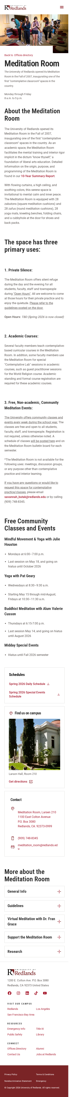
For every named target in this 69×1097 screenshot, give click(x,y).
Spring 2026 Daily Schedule (27, 684)
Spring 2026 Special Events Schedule (27, 694)
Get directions (18, 781)
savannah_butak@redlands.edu (25, 497)
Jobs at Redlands (46, 1054)
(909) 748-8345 (28, 838)
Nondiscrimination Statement (18, 1081)
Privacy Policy (10, 1074)
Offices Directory (16, 1048)
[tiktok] (36, 993)
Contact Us (13, 1054)
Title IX (40, 1028)
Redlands (12, 1008)
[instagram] (18, 993)
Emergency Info (16, 1028)
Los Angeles (43, 1008)
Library (40, 1034)
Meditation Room (29, 812)
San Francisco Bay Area (20, 1014)
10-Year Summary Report (37, 176)
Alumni (40, 1048)
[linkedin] (27, 993)
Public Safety (14, 1034)
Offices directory (18, 55)
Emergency (41, 1081)
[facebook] (9, 993)
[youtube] (45, 993)
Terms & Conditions (45, 1074)
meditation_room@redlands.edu (38, 846)
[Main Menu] (62, 7)
